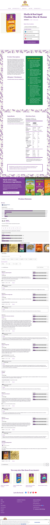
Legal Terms (36, 501)
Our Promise (3, 507)
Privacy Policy (36, 503)
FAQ (1, 503)
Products (2, 508)
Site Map (2, 501)
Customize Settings (37, 522)
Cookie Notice (36, 507)
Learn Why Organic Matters (11, 192)
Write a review (35, 19)
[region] (25, 522)
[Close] (48, 522)
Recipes (2, 510)
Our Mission (3, 505)
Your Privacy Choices (38, 505)
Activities (2, 512)
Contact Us (19, 501)
